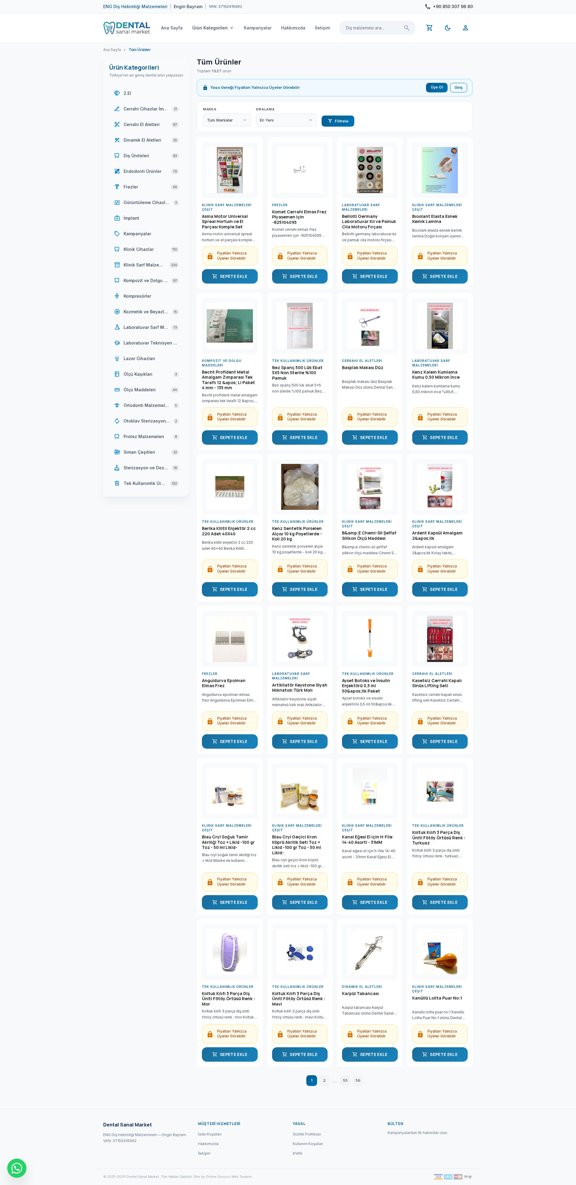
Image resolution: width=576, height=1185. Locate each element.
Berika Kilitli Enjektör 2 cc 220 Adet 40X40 (229, 531)
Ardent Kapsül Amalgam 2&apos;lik (437, 535)
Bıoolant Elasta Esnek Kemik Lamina (435, 219)
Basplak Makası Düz (362, 367)
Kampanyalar (258, 27)
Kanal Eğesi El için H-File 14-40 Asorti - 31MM (367, 839)
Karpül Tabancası (360, 993)
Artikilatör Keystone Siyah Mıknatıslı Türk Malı (299, 687)
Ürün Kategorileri (213, 28)
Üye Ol (437, 87)
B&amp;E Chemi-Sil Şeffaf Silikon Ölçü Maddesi (369, 535)
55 (345, 1080)
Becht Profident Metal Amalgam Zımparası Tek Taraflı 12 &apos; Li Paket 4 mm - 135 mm (228, 379)
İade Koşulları (209, 1134)
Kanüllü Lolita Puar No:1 (437, 998)
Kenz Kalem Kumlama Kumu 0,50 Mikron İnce (436, 374)
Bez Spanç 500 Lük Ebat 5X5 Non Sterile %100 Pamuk (297, 373)
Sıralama (265, 109)
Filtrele (338, 121)
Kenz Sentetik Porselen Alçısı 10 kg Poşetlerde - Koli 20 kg (297, 534)
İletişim (322, 27)
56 (358, 1080)
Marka (209, 109)
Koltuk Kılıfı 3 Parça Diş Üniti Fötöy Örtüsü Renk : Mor (228, 999)
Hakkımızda (293, 27)
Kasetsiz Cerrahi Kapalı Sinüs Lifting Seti (437, 683)
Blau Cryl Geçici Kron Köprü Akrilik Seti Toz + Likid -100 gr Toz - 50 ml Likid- (296, 844)
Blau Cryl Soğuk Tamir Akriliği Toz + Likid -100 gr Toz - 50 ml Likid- (228, 842)
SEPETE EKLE (230, 276)
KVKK (297, 1153)
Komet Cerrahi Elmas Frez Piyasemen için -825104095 (299, 217)
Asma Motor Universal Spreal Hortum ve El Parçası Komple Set (225, 222)
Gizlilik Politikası (307, 1134)
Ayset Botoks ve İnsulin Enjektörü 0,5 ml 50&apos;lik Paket (366, 686)
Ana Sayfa (172, 27)
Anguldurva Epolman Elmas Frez (223, 683)
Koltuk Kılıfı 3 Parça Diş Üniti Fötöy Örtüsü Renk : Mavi (298, 999)
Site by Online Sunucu (212, 1176)
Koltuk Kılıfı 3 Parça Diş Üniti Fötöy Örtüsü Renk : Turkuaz (438, 838)
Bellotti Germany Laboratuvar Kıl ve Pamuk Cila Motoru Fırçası (369, 222)
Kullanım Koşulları (308, 1143)
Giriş (458, 87)
